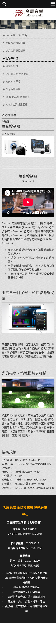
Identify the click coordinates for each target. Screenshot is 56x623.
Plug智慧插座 (13, 89)
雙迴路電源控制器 (15, 50)
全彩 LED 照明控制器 (17, 74)
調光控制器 (11, 58)
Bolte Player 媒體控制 (17, 97)
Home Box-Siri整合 (16, 35)
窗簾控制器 (11, 66)
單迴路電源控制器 (15, 43)
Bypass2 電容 (13, 81)
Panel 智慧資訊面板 (16, 104)
